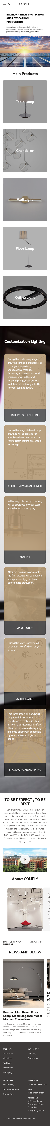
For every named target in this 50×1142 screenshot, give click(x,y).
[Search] (9, 4)
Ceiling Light (8, 1072)
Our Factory (33, 1058)
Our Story (32, 1053)
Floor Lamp (8, 1068)
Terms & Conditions (11, 1089)
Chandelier (7, 1058)
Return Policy (8, 1085)
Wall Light (7, 1063)
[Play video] (25, 859)
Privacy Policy (8, 1094)
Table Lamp (8, 1053)
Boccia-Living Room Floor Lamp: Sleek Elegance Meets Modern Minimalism (22, 1016)
